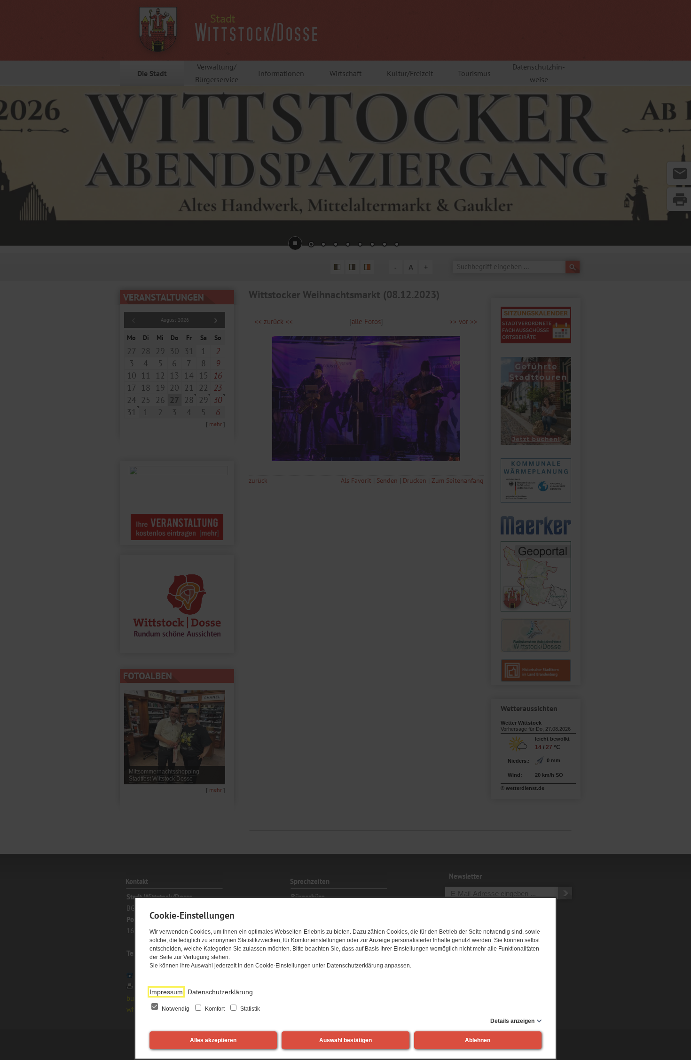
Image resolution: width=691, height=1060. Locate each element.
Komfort (215, 1009)
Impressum (166, 992)
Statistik (249, 1009)
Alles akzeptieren (213, 1040)
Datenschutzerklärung (220, 992)
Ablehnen (477, 1040)
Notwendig (175, 1009)
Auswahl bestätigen (345, 1040)
